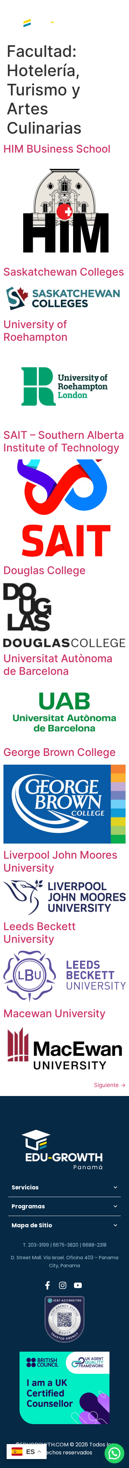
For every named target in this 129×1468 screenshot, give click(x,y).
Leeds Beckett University (39, 932)
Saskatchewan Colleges (63, 271)
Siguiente (110, 1085)
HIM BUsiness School (56, 148)
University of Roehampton (35, 330)
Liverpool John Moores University (60, 861)
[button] (114, 1453)
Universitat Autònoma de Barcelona (57, 664)
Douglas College (44, 570)
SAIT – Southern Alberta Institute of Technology (63, 441)
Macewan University (54, 1013)
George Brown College (59, 752)
